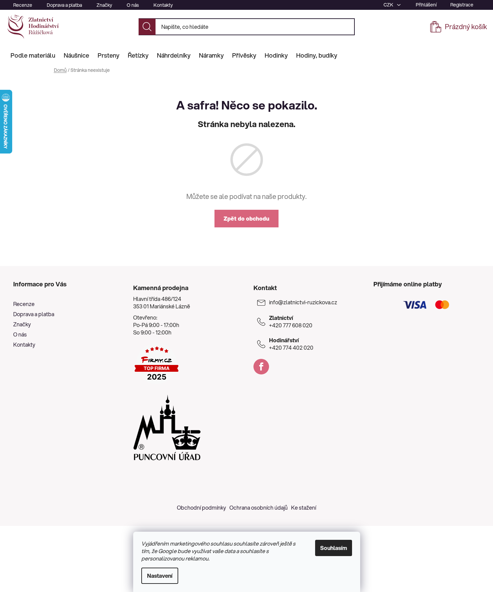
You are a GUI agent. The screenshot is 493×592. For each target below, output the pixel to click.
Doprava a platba (64, 5)
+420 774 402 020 (291, 343)
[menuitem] (32, 55)
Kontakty (163, 5)
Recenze (22, 5)
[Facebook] (261, 366)
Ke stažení (303, 507)
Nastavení (159, 575)
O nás (133, 5)
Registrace (461, 4)
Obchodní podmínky (201, 507)
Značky (104, 5)
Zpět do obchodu (246, 218)
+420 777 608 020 (290, 321)
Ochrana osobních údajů (258, 507)
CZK (389, 4)
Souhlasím (333, 548)
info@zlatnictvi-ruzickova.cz (303, 302)
